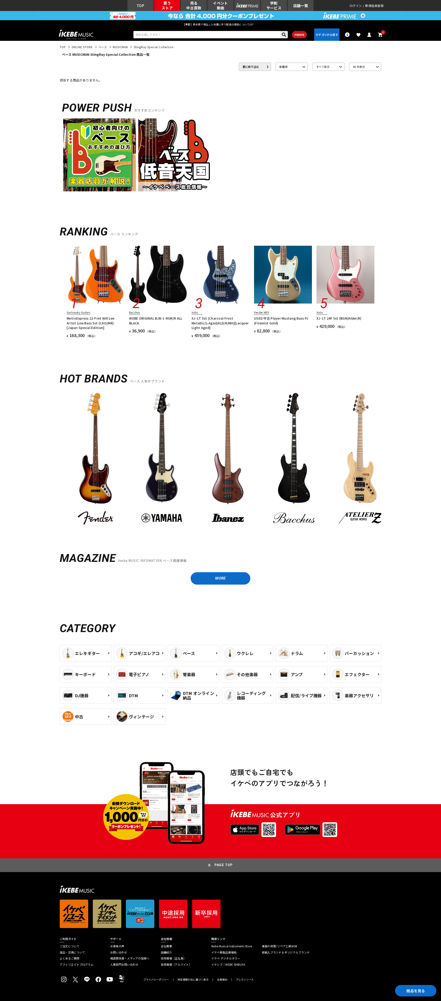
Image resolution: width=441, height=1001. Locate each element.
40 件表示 (359, 67)
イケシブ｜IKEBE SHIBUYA (228, 964)
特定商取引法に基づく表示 (193, 979)
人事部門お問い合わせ (124, 964)
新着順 (283, 67)
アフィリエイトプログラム (76, 964)
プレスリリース (245, 979)
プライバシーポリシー (156, 979)
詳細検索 (299, 34)
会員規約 (222, 979)
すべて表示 (323, 67)
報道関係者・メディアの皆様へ (129, 958)
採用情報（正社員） (173, 958)
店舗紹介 (166, 952)
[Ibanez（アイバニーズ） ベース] (228, 460)
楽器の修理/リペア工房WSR (279, 946)
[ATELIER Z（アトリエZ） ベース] (360, 460)
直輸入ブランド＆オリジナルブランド (286, 952)
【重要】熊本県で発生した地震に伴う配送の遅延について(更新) (220, 24)
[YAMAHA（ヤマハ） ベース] (162, 460)
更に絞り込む (251, 67)
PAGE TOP (224, 865)
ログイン (356, 5)
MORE (220, 578)
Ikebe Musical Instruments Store (231, 946)
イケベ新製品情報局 (224, 952)
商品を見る (415, 990)
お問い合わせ (118, 952)
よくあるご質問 (69, 958)
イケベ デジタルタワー (225, 958)
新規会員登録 (374, 5)
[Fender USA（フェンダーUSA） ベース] (95, 460)
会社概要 (166, 946)
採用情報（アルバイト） (176, 964)
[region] (220, 462)
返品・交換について (72, 952)
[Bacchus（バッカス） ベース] (294, 460)
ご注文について (69, 946)
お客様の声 (117, 946)
